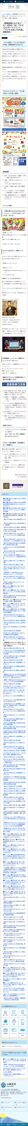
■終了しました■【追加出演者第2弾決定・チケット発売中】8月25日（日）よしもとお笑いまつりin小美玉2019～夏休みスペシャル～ (14, 857)
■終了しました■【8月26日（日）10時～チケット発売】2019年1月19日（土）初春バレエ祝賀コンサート (14, 969)
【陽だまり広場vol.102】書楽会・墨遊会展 (14, 527)
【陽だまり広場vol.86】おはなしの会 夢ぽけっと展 (14, 623)
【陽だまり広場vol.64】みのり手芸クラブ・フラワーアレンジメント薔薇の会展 (13, 747)
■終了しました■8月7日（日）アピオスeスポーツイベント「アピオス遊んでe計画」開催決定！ (14, 591)
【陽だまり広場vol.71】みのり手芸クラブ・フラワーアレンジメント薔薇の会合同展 (14, 710)
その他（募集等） (7, 1072)
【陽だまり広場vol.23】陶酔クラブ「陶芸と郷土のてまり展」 (14, 906)
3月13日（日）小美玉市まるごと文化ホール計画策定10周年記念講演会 (14, 633)
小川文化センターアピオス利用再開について (14, 696)
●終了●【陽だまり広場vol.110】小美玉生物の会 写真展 (14, 499)
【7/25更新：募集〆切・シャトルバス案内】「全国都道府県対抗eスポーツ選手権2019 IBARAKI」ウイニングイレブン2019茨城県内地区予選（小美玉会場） (14, 870)
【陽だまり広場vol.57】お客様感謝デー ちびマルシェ (14, 773)
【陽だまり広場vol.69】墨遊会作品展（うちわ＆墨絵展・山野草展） (14, 719)
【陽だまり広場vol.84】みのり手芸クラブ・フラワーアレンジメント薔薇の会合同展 (14, 638)
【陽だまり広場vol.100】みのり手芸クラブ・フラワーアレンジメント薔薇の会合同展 (14, 535)
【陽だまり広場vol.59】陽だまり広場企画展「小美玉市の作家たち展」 (14, 765)
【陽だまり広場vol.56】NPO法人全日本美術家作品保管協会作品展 (14, 783)
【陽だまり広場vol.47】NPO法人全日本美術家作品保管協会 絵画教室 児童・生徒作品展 (14, 812)
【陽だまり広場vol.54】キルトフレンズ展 (14, 788)
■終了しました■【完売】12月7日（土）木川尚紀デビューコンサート (14, 845)
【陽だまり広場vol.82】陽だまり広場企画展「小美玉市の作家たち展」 (14, 656)
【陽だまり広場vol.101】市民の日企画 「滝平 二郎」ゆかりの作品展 (14, 530)
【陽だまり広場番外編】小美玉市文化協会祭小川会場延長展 (14, 723)
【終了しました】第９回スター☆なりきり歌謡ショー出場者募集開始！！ (14, 994)
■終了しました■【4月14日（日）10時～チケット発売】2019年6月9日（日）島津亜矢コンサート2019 (14, 876)
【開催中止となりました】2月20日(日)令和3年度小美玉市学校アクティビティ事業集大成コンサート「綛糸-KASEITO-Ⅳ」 (14, 675)
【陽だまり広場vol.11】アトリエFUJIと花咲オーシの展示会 (14, 940)
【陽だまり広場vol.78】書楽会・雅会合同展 (14, 671)
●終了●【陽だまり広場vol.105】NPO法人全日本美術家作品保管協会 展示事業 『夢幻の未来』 (14, 515)
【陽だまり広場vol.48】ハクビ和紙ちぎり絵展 (14, 808)
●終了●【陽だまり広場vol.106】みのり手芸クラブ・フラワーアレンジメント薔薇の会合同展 (14, 509)
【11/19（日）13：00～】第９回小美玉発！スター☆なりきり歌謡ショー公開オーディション (14, 989)
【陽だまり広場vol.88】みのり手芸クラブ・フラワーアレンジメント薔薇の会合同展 (14, 616)
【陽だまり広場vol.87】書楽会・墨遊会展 (14, 620)
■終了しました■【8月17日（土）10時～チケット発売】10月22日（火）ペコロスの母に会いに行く (14, 850)
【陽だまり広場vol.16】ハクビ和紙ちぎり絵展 (14, 922)
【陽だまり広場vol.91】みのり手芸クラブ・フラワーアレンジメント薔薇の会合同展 (14, 577)
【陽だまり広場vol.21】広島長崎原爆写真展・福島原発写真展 (14, 913)
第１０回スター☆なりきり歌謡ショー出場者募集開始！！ (14, 979)
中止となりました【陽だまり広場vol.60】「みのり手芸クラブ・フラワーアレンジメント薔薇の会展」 (14, 760)
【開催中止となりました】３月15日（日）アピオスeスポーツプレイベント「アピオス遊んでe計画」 (14, 829)
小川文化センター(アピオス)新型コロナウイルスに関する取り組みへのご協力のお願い (14, 818)
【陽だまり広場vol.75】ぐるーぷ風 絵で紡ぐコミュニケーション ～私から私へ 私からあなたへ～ (14, 691)
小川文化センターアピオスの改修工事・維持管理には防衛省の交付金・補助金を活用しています (14, 732)
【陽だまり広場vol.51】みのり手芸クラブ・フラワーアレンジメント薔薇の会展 (13, 797)
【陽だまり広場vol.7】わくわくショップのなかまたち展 (14, 956)
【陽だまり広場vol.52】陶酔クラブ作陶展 (14, 791)
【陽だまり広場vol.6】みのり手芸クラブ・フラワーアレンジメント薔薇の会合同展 (14, 960)
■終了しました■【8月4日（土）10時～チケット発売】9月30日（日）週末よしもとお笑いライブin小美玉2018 (14, 974)
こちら (18, 244)
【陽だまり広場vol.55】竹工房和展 (12, 786)
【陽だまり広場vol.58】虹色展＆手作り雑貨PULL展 (14, 769)
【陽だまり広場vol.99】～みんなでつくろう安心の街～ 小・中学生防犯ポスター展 (14, 540)
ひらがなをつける (20, 1)
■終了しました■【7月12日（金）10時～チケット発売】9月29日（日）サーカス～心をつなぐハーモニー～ (14, 863)
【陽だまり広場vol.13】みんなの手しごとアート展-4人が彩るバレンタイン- (14, 934)
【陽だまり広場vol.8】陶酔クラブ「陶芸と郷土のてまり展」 (14, 952)
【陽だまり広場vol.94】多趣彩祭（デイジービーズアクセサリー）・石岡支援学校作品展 (14, 556)
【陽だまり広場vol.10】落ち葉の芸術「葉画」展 (14, 944)
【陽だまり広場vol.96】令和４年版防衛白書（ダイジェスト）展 (14, 551)
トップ (3, 14)
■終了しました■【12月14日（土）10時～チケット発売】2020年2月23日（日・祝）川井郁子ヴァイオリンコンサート (14, 835)
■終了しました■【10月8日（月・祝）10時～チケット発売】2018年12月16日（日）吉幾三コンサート (14, 893)
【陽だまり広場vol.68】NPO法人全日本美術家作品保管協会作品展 (14, 727)
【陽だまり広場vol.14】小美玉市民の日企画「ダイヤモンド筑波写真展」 (14, 930)
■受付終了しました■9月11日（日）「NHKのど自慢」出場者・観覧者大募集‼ (14, 600)
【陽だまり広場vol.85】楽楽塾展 (11, 630)
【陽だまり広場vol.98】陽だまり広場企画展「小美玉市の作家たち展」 (14, 543)
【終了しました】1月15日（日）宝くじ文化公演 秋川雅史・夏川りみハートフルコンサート (14, 568)
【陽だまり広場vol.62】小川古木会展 (13, 757)
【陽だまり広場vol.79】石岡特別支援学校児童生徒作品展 (14, 667)
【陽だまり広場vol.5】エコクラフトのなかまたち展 (14, 964)
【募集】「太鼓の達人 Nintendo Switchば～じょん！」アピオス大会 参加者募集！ (14, 680)
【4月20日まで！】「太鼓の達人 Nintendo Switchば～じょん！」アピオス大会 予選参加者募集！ (14, 778)
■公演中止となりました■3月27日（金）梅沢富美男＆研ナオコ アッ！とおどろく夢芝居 (14, 840)
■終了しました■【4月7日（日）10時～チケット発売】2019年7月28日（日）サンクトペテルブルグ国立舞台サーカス (14, 881)
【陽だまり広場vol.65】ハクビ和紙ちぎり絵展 (14, 743)
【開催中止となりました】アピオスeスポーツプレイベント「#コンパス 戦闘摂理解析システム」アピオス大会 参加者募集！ (14, 824)
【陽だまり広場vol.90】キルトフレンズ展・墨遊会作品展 (13, 582)
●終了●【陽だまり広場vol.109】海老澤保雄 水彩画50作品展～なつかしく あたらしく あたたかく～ (14, 503)
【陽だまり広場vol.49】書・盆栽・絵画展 (14, 805)
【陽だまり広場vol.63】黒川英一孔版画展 (14, 750)
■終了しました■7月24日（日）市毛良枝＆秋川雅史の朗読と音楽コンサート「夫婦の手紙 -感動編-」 (14, 610)
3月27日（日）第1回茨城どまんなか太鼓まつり (14, 627)
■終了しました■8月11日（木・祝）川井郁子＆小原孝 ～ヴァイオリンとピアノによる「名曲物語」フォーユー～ (14, 605)
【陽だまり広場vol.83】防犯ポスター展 (13, 648)
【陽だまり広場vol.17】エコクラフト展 (13, 919)
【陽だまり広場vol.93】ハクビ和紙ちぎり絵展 (14, 561)
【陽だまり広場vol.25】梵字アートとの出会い (14, 898)
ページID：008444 (21, 36)
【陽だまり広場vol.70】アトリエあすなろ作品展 (14, 715)
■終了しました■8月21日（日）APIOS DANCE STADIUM (13, 586)
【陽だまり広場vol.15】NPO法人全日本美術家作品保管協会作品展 (14, 926)
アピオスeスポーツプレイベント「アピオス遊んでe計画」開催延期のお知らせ (14, 753)
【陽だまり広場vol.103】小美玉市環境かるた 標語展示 (14, 524)
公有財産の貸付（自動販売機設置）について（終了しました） (14, 1074)
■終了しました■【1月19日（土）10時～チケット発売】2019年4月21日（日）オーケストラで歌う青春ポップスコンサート (14, 887)
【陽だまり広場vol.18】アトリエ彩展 (13, 917)
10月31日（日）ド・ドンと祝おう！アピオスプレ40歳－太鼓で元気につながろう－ (14, 687)
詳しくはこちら (4, 1095)
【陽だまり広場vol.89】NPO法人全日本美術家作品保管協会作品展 (14, 596)
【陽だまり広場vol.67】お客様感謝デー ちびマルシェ (14, 737)
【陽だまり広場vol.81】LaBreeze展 (12, 660)
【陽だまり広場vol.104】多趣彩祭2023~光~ (14, 520)
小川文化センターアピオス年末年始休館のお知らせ (14, 547)
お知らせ (8, 14)
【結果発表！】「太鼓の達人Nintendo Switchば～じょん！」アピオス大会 (13, 573)
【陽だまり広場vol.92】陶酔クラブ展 (13, 564)
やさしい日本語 (9, 1)
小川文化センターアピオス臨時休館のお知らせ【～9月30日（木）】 (14, 700)
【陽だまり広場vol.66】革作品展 (11, 740)
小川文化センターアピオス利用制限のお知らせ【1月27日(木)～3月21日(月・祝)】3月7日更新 (14, 651)
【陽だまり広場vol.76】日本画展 (11, 684)
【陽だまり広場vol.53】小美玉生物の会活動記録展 (14, 794)
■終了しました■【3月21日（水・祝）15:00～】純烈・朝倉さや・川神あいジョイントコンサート (14, 984)
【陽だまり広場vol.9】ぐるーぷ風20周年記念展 (14, 948)
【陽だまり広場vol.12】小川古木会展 (13, 937)
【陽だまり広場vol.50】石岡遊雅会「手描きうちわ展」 (14, 801)
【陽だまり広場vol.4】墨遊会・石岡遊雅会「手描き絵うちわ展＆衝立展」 (14, 998)
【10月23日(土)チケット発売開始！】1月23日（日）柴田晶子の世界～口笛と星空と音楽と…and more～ (14, 705)
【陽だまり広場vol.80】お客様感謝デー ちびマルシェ (14, 663)
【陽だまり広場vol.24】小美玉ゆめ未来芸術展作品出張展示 (14, 902)
